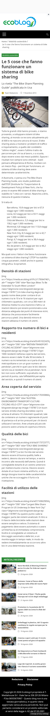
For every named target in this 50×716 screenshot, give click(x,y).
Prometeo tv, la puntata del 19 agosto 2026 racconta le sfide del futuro (31, 609)
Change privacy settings (39, 714)
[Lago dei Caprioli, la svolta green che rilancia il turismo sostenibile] (9, 667)
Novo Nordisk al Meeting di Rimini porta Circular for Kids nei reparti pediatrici (32, 568)
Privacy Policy (25, 684)
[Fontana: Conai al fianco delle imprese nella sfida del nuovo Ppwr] (9, 584)
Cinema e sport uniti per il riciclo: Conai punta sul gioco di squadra (32, 639)
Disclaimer (32, 679)
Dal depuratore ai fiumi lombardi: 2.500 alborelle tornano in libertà (32, 652)
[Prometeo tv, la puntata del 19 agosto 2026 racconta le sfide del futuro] (9, 610)
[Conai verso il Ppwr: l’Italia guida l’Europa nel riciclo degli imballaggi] (9, 597)
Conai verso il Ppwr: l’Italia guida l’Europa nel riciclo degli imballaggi (33, 595)
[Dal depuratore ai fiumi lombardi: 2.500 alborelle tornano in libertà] (9, 654)
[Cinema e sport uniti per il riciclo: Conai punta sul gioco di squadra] (9, 641)
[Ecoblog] (20, 21)
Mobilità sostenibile (10, 55)
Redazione (17, 679)
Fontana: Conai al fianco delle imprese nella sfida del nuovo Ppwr (32, 582)
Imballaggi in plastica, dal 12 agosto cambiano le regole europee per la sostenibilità (33, 625)
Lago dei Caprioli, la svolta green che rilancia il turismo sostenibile (32, 665)
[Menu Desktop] (4, 34)
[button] (47, 34)
